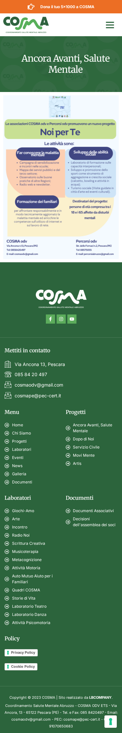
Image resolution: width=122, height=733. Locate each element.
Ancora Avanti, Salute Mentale (65, 64)
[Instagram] (61, 319)
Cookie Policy (23, 666)
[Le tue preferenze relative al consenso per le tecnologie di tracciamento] (110, 721)
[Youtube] (71, 319)
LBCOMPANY (100, 697)
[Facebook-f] (50, 319)
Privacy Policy (23, 652)
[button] (110, 25)
